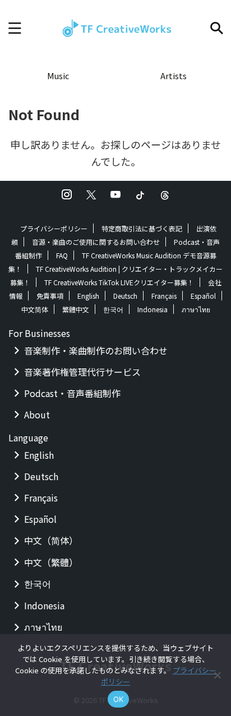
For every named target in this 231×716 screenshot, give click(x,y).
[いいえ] (217, 675)
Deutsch (125, 295)
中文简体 (34, 309)
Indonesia (152, 309)
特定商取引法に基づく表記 (141, 228)
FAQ (62, 255)
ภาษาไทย (196, 309)
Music (58, 75)
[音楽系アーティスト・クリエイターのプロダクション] (115, 28)
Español (203, 295)
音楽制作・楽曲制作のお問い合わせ (96, 350)
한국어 (113, 309)
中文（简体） (51, 540)
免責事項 (49, 295)
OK (118, 699)
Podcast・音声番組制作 (72, 393)
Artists (173, 75)
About (37, 414)
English (88, 295)
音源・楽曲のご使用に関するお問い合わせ (96, 242)
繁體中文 (75, 309)
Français (164, 295)
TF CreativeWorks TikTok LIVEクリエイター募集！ (119, 282)
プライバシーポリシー (53, 228)
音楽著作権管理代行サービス (82, 371)
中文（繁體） (51, 562)
